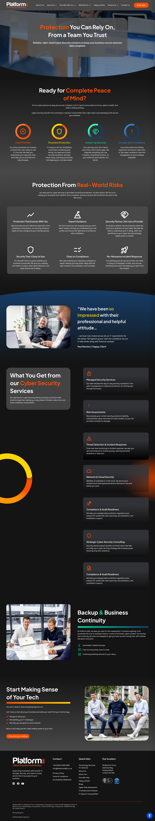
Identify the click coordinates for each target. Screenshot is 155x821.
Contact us (125, 5)
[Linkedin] (13, 783)
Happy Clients (99, 5)
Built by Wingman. (18, 813)
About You (40, 5)
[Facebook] (18, 783)
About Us (50, 5)
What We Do (84, 5)
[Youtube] (23, 783)
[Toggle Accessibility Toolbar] (149, 815)
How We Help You (66, 5)
